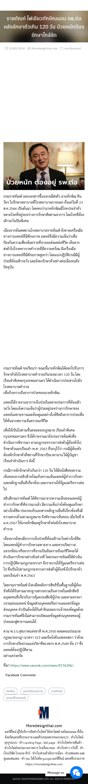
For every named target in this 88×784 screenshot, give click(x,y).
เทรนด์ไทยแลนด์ (16, 697)
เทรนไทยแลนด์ (72, 48)
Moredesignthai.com (44, 48)
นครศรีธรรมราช (33, 691)
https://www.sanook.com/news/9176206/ (41, 665)
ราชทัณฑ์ (56, 691)
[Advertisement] (44, 98)
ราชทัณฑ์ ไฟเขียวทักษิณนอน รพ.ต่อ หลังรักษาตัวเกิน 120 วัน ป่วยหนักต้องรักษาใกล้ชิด (44, 26)
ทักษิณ (10, 691)
